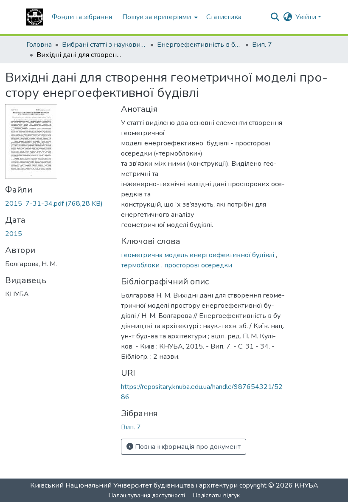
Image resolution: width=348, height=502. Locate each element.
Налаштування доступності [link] (147, 495)
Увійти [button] (306, 17)
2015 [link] (13, 233)
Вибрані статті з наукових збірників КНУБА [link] (104, 44)
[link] (58, 204)
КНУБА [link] (306, 485)
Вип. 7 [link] (262, 44)
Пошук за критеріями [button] (156, 17)
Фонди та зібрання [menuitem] (82, 17)
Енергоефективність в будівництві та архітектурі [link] (199, 44)
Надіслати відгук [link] (216, 495)
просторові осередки (198, 265)
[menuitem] (159, 17)
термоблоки (141, 265)
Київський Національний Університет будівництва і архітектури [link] (134, 485)
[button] (34, 17)
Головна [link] (39, 44)
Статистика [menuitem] (223, 17)
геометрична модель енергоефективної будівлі (198, 255)
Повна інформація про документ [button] (187, 446)
